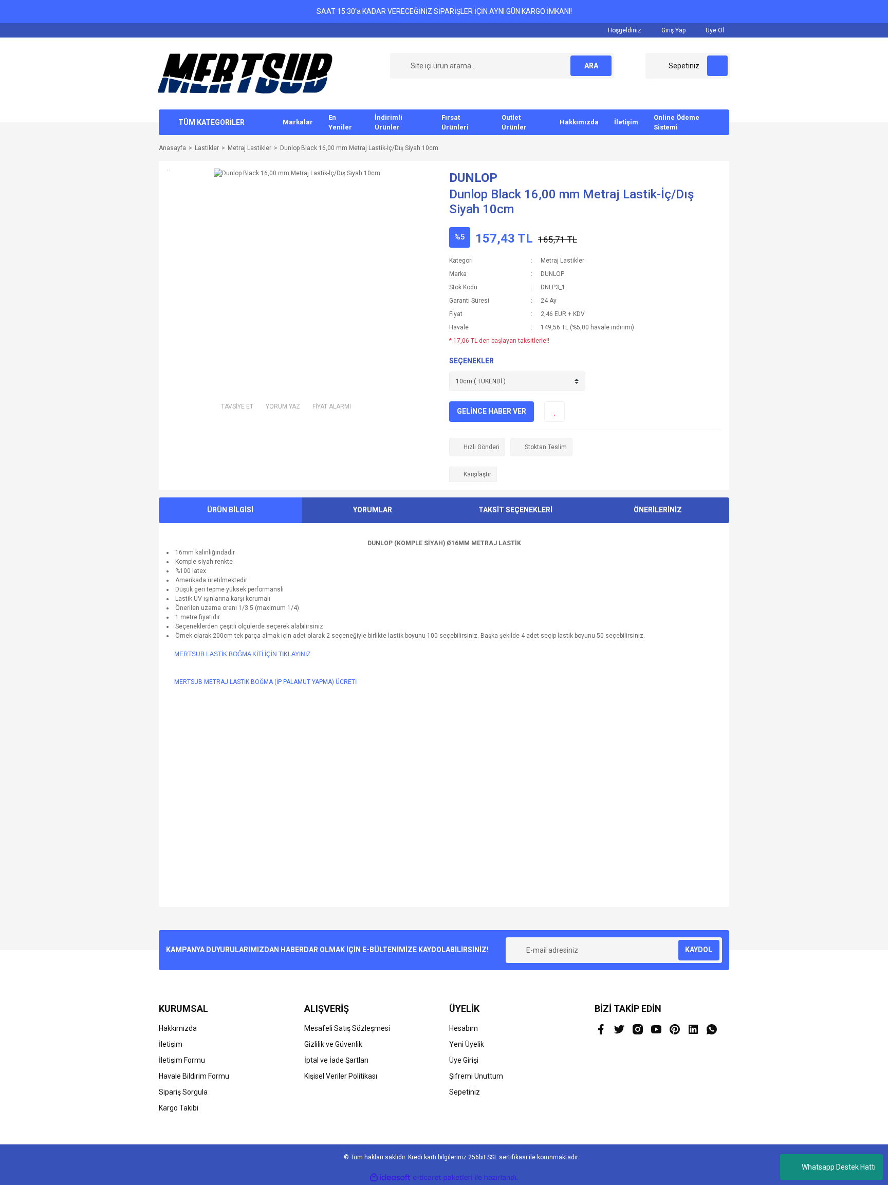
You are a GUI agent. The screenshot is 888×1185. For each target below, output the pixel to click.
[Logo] (245, 73)
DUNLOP (473, 178)
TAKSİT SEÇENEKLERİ (515, 510)
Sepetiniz (464, 1092)
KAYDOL (698, 950)
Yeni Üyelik (466, 1044)
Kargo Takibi (178, 1108)
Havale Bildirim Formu (194, 1076)
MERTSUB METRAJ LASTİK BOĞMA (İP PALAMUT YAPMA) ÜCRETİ (265, 682)
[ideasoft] (390, 1177)
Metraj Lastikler (562, 260)
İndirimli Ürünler (388, 123)
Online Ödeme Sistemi (676, 123)
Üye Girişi (463, 1060)
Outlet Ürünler (514, 123)
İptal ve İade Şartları (336, 1060)
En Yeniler (340, 123)
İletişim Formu (182, 1060)
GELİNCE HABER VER (491, 411)
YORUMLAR (372, 510)
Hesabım (463, 1028)
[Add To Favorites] (554, 411)
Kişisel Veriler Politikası (340, 1076)
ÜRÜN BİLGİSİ (230, 510)
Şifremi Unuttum (476, 1076)
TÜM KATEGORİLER (211, 122)
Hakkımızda (579, 122)
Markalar (298, 122)
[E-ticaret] (443, 1177)
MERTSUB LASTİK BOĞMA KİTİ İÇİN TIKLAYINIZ (242, 654)
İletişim (626, 122)
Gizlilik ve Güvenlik (333, 1044)
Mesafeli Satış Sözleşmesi (347, 1028)
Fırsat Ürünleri (455, 123)
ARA (591, 66)
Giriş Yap (673, 30)
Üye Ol (714, 30)
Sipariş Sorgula (183, 1092)
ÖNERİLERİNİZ (658, 510)
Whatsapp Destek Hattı (839, 1167)
